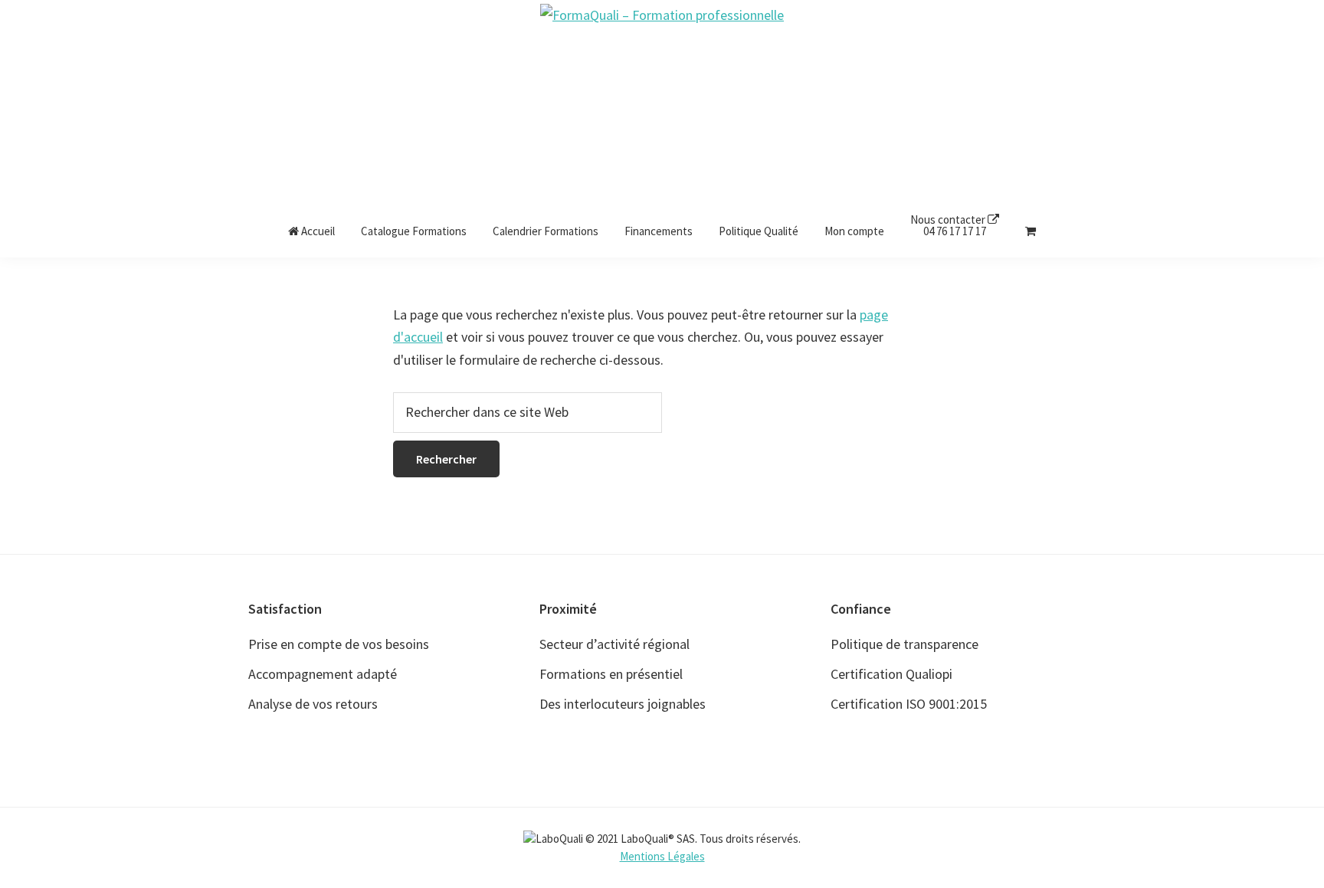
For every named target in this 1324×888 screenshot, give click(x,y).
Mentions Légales (662, 856)
